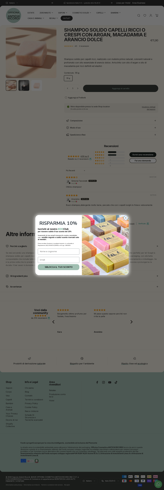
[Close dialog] (126, 218)
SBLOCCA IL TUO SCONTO (59, 267)
